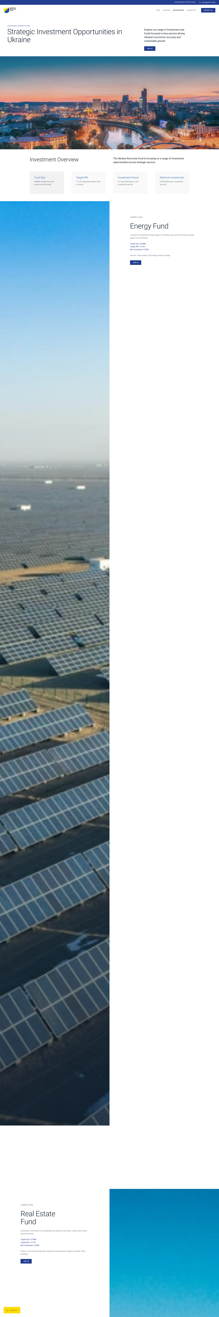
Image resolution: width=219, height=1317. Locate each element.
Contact (13, 1310)
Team (158, 10)
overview (166, 10)
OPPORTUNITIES (178, 10)
